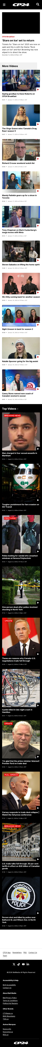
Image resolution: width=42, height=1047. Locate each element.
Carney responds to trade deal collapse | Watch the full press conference (20, 813)
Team (5, 956)
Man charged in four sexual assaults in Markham (19, 454)
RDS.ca (5, 1035)
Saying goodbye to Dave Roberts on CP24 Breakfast (18, 95)
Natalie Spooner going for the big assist (20, 361)
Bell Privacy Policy (10, 998)
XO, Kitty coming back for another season (21, 297)
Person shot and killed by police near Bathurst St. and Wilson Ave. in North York (19, 919)
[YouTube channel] (23, 964)
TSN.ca (6, 1019)
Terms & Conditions (10, 1001)
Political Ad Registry (10, 1003)
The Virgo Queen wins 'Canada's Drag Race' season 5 (19, 129)
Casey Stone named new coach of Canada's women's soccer (17, 394)
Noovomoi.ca (8, 1032)
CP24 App (7, 952)
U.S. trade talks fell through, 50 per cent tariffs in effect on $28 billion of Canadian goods (21, 866)
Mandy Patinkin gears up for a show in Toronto (19, 196)
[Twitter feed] (14, 964)
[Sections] (4, 4)
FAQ (25, 952)
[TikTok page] (18, 964)
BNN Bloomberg (9, 1016)
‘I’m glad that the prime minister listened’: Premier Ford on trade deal (21, 762)
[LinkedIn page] (28, 964)
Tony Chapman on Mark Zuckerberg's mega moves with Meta (19, 231)
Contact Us (32, 952)
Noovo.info (7, 1029)
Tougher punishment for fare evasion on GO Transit (20, 505)
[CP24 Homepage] (21, 4)
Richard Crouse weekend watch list (18, 163)
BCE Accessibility (9, 985)
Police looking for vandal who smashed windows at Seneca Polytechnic (20, 557)
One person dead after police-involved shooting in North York (19, 608)
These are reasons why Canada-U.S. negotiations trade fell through (19, 659)
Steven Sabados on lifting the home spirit (21, 264)
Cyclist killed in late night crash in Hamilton (17, 710)
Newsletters (17, 952)
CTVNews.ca (8, 1013)
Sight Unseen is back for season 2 (17, 329)
